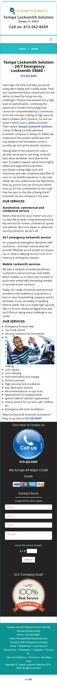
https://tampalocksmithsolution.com (29, 638)
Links (28, 661)
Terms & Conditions (16, 657)
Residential (25, 646)
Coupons (38, 650)
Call (29, 679)
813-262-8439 (35, 26)
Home (22, 48)
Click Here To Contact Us (28, 425)
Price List (34, 657)
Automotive (10, 650)
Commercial (40, 646)
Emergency (25, 650)
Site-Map (46, 657)
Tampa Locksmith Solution (35, 126)
